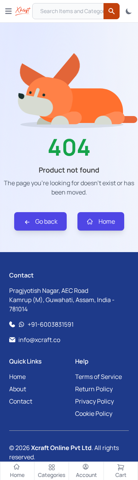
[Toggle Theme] (128, 11)
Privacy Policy (94, 401)
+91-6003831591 (51, 324)
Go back (46, 221)
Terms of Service (98, 376)
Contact (20, 401)
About (17, 389)
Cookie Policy (93, 413)
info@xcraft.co (39, 340)
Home (106, 221)
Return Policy (94, 389)
